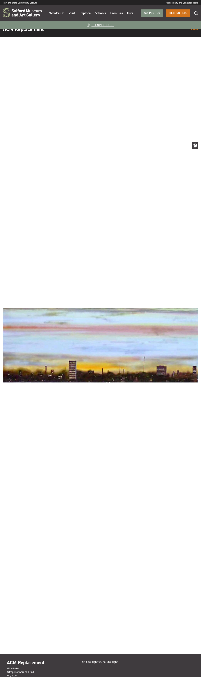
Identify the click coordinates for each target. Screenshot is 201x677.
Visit (72, 13)
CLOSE (194, 29)
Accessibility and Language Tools (182, 2)
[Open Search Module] (194, 13)
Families (116, 13)
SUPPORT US (152, 13)
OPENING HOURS (102, 25)
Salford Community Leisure (23, 2)
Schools (100, 13)
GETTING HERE (178, 13)
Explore (85, 13)
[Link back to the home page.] (22, 13)
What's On (56, 13)
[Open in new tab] (195, 146)
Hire (130, 13)
